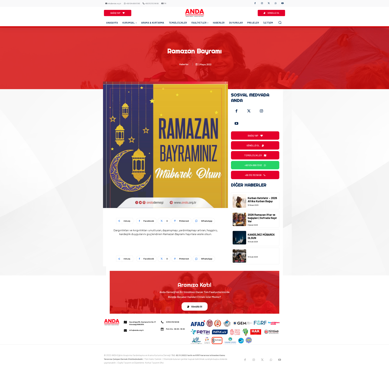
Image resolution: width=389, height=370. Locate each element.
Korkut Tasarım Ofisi (154, 362)
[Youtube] (282, 3)
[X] (268, 3)
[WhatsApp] (275, 3)
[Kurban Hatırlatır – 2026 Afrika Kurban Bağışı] (239, 201)
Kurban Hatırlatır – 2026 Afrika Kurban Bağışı (262, 199)
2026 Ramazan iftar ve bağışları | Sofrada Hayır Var (262, 218)
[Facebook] (255, 3)
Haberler (184, 64)
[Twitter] (248, 111)
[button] (280, 22)
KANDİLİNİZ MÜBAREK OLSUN (261, 236)
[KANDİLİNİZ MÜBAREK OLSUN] (239, 237)
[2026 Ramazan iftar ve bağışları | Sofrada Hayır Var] (239, 219)
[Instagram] (262, 3)
